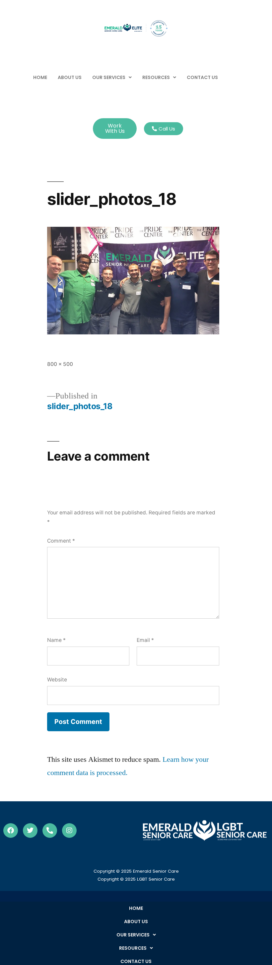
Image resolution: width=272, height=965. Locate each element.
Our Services (108, 77)
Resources (156, 77)
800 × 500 (60, 364)
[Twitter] (30, 830)
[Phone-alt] (49, 830)
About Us (70, 77)
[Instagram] (69, 830)
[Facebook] (10, 830)
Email (145, 640)
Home (40, 77)
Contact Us (202, 77)
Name (56, 640)
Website (57, 679)
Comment (61, 541)
